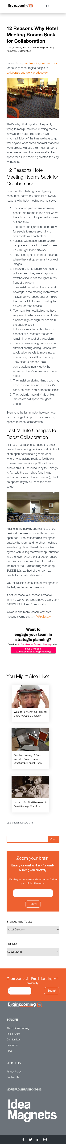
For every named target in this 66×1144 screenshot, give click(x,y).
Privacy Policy (14, 1072)
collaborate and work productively (27, 72)
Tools (9, 48)
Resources (12, 1045)
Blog (9, 1051)
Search (53, 839)
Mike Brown (43, 616)
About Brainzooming (18, 1028)
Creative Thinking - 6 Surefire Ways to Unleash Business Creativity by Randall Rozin (29, 759)
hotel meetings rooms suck (40, 63)
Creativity (17, 48)
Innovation (12, 51)
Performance (29, 48)
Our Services (14, 1040)
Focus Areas (13, 1034)
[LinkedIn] (37, 1140)
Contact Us (13, 1077)
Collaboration (24, 51)
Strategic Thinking (45, 48)
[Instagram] (45, 1140)
